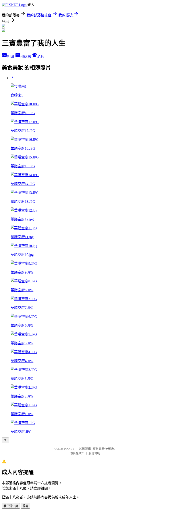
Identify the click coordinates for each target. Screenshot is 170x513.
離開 (25, 506)
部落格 (26, 56)
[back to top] (5, 440)
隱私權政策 (77, 453)
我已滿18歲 (11, 506)
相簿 (11, 56)
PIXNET (69, 448)
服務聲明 (94, 453)
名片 (40, 56)
